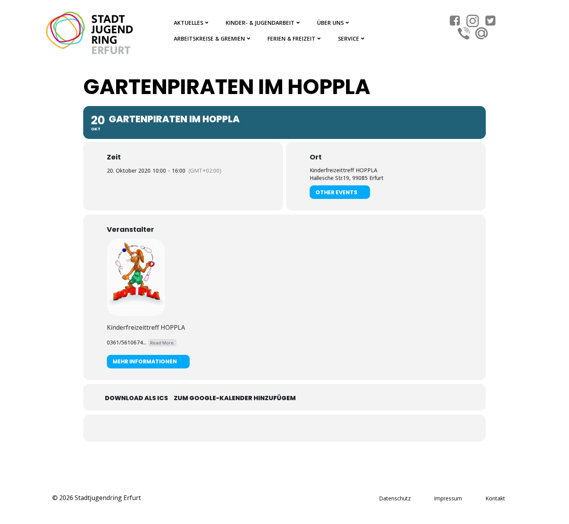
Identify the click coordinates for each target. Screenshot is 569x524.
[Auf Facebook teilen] (274, 428)
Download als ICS (136, 398)
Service (348, 38)
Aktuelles (188, 22)
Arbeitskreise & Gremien (209, 38)
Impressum (448, 498)
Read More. (162, 343)
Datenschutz (395, 498)
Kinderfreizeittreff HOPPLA (146, 327)
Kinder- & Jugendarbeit (260, 22)
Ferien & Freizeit (291, 38)
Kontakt (495, 498)
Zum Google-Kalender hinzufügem (235, 398)
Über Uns (330, 22)
